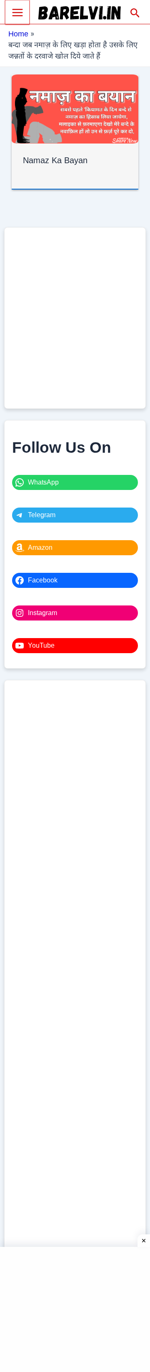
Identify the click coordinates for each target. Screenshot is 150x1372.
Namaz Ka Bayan (55, 160)
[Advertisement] (75, 318)
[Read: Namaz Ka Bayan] (75, 108)
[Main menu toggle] (17, 12)
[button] (135, 13)
